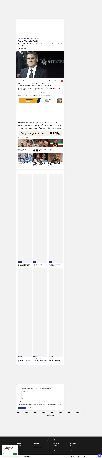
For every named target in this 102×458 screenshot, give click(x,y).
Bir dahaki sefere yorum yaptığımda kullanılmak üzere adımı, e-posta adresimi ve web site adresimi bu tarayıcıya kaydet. (40, 404)
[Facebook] (47, 439)
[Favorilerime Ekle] (62, 81)
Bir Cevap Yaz (22, 386)
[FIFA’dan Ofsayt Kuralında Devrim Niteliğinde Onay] (25, 221)
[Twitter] (51, 439)
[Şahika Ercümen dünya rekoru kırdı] (56, 221)
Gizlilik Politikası (6, 453)
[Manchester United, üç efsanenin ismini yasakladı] (56, 315)
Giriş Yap (30, 407)
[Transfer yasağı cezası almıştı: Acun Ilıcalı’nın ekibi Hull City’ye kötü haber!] (40, 315)
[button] (75, 456)
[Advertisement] (51, 9)
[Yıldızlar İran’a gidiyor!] (40, 221)
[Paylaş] (85, 456)
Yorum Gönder (22, 407)
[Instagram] (54, 439)
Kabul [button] (15, 453)
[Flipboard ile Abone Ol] (32, 81)
